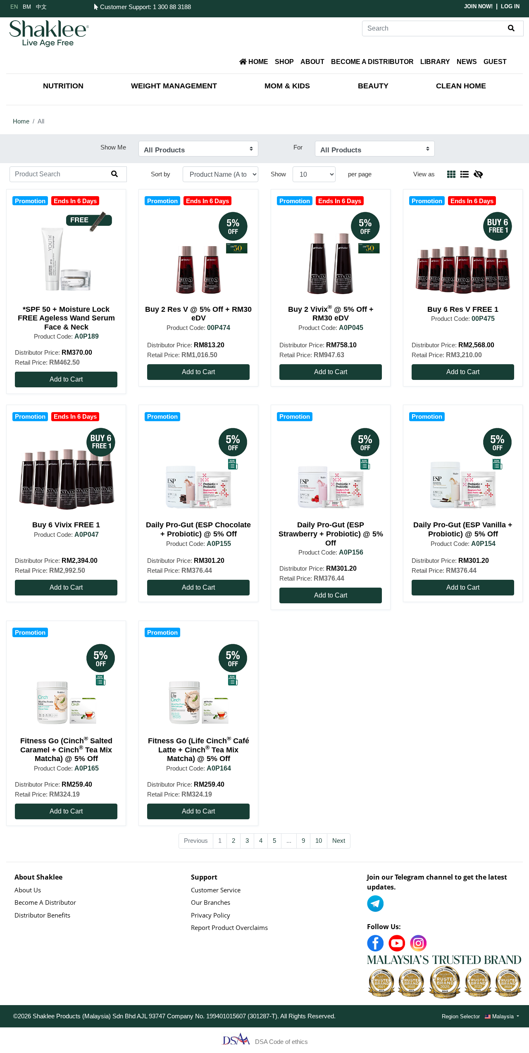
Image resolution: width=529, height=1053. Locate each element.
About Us (27, 890)
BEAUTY (373, 86)
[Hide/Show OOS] (478, 174)
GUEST (495, 61)
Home (21, 121)
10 (318, 840)
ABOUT (312, 61)
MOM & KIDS (287, 86)
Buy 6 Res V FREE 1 (462, 309)
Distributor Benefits (42, 915)
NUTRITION (63, 86)
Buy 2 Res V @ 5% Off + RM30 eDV (198, 314)
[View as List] (464, 174)
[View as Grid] (451, 174)
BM (27, 6)
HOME (257, 61)
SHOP (284, 61)
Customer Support (123, 6)
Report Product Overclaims (229, 927)
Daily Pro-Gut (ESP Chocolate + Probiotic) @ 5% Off (198, 529)
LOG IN (510, 6)
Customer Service (216, 890)
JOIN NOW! (478, 6)
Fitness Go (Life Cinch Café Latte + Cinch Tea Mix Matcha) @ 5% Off (198, 750)
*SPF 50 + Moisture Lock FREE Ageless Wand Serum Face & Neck (66, 318)
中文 (41, 6)
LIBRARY (435, 61)
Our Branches (210, 902)
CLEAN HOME (461, 86)
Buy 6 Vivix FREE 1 (66, 525)
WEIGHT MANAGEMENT (174, 86)
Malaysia (503, 1016)
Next (338, 840)
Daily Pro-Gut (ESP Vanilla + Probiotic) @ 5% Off (462, 529)
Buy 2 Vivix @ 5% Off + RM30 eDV (331, 314)
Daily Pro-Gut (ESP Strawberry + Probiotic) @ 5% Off (331, 534)
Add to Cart (66, 379)
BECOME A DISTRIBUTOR (372, 61)
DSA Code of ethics (281, 1041)
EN (14, 6)
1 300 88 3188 (172, 6)
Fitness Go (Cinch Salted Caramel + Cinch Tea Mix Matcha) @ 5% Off (66, 750)
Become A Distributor (45, 902)
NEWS (467, 61)
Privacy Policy (210, 915)
